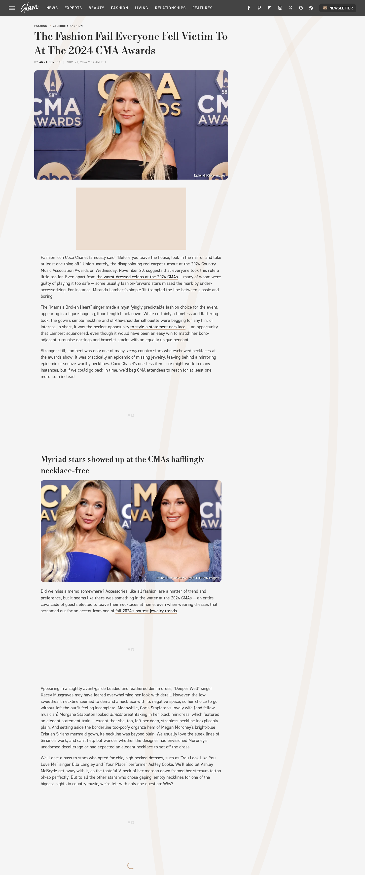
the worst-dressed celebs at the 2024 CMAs (137, 277)
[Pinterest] (259, 9)
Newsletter (341, 8)
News (52, 7)
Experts (73, 7)
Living (141, 7)
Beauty (96, 7)
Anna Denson (50, 62)
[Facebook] (249, 9)
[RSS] (311, 9)
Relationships (170, 7)
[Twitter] (290, 9)
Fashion (119, 7)
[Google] (301, 9)
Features (202, 7)
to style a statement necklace (157, 327)
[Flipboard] (269, 9)
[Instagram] (280, 9)
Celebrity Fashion (68, 25)
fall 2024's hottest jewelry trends (146, 611)
